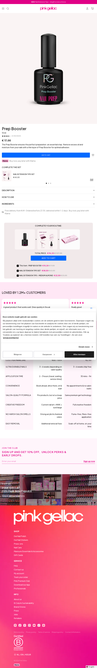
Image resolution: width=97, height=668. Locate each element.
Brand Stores (20, 607)
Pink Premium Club (22, 581)
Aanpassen (47, 354)
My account (19, 573)
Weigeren (18, 354)
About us (18, 599)
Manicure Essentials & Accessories (29, 551)
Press (16, 610)
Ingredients (8, 204)
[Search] (8, 8)
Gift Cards (18, 555)
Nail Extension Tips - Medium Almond (36, 275)
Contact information (72, 632)
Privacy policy (31, 632)
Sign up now (89, 461)
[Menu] (3, 8)
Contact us (19, 569)
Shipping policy (57, 632)
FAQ (16, 566)
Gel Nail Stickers (21, 540)
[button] (91, 667)
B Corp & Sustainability (24, 603)
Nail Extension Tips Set (24, 174)
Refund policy (19, 632)
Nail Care (18, 547)
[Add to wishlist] (93, 155)
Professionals (20, 588)
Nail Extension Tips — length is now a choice (48, 2)
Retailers (18, 618)
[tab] (46, 183)
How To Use (8, 197)
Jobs (16, 614)
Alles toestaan (79, 354)
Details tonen (84, 347)
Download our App (22, 584)
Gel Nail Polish (20, 536)
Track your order (21, 577)
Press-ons (18, 543)
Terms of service (44, 632)
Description (8, 190)
